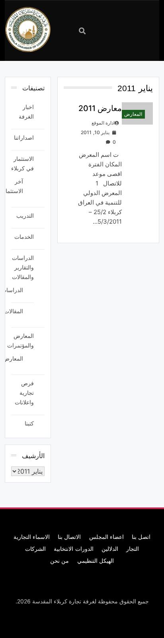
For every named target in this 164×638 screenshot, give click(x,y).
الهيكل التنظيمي (95, 560)
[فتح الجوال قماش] (116, 30)
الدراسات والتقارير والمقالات (23, 267)
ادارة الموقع (103, 123)
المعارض (133, 114)
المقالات (13, 311)
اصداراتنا (24, 137)
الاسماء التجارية (32, 536)
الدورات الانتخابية (73, 548)
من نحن (59, 560)
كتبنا (29, 423)
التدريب (25, 215)
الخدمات (24, 236)
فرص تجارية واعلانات (24, 393)
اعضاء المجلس (106, 536)
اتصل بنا (141, 536)
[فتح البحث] (82, 30)
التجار (132, 548)
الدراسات (12, 290)
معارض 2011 (100, 108)
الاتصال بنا (69, 536)
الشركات (35, 548)
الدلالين (110, 548)
